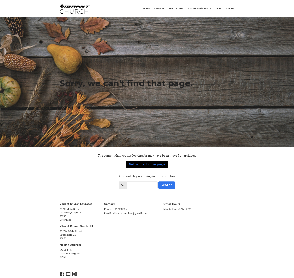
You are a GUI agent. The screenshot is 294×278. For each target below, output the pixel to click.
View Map (66, 219)
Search (167, 185)
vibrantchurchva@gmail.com (130, 213)
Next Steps (176, 8)
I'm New (159, 8)
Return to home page (147, 164)
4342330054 (120, 209)
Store (230, 8)
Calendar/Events (199, 8)
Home (146, 8)
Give (218, 8)
